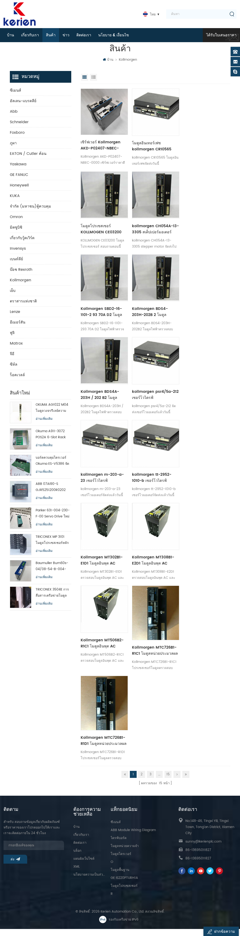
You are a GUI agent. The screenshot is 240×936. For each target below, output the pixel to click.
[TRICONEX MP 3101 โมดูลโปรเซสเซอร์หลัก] (20, 544)
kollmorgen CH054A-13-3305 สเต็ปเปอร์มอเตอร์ (155, 229)
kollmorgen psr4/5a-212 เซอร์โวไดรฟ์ (155, 395)
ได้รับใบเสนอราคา (221, 35)
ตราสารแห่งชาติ (23, 301)
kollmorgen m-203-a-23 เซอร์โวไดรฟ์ (102, 478)
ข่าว (66, 35)
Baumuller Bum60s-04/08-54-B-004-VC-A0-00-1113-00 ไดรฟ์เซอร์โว (52, 566)
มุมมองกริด (84, 77)
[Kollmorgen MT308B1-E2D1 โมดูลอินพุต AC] (155, 526)
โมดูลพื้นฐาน (120, 870)
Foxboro (17, 133)
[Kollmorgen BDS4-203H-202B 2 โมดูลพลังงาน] (155, 278)
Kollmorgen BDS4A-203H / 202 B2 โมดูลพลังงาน (100, 395)
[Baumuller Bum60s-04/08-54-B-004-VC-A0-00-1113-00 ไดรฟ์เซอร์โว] (20, 570)
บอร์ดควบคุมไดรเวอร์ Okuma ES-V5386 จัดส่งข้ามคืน (52, 461)
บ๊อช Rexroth (21, 270)
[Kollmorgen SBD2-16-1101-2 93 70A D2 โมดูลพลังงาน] (104, 278)
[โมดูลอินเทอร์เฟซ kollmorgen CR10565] (155, 112)
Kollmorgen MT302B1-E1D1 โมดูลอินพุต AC (102, 560)
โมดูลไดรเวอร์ (121, 854)
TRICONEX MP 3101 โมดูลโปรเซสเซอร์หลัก (52, 540)
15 (168, 774)
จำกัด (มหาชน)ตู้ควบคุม (30, 206)
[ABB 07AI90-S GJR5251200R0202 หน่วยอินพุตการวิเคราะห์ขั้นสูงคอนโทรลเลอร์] (20, 491)
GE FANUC (19, 175)
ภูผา (13, 143)
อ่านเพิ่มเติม (44, 418)
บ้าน (10, 35)
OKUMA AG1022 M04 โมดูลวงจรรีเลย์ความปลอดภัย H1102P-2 (52, 408)
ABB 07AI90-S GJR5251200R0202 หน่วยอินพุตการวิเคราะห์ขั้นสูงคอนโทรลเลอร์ (53, 487)
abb (14, 111)
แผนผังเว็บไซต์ (83, 858)
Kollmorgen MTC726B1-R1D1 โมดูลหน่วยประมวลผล (104, 741)
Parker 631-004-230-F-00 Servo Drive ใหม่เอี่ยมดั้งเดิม (53, 514)
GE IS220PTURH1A (124, 877)
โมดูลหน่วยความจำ (125, 846)
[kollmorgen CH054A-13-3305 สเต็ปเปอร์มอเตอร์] (155, 195)
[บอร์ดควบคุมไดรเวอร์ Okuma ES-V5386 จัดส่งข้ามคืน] (20, 465)
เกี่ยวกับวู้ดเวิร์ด (22, 238)
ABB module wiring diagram (133, 830)
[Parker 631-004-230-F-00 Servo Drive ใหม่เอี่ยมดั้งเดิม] (20, 518)
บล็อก (77, 850)
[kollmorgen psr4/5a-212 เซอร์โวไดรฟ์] (155, 360)
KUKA (15, 196)
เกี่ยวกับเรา (30, 35)
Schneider (19, 122)
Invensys (18, 248)
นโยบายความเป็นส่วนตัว (89, 874)
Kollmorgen (128, 59)
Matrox (16, 343)
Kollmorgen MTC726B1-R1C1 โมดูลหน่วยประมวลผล (155, 650)
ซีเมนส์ (15, 90)
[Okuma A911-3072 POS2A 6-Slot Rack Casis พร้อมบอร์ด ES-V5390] (20, 438)
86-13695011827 (198, 850)
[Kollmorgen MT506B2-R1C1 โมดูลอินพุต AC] (104, 609)
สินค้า (51, 35)
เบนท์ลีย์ (16, 259)
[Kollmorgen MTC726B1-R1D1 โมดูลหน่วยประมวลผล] (104, 703)
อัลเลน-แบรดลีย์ (23, 101)
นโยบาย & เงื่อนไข (113, 35)
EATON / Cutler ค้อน (28, 154)
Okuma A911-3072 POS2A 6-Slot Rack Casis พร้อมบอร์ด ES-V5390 (52, 434)
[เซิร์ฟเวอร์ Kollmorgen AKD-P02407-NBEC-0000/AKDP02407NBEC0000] (104, 112)
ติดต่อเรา (83, 35)
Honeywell (19, 185)
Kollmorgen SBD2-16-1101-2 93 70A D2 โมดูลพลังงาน (101, 312)
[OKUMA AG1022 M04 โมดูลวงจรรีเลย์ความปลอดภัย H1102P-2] (20, 412)
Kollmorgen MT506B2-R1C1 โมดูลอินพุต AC (102, 643)
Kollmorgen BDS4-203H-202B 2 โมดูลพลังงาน (150, 312)
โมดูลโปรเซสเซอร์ (124, 885)
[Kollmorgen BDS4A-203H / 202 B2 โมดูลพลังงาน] (104, 360)
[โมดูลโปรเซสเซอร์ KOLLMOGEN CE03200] (104, 195)
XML (76, 866)
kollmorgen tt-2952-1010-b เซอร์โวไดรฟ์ (151, 478)
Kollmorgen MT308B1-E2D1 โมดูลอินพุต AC (153, 560)
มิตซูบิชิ (16, 227)
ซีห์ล (13, 364)
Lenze (15, 312)
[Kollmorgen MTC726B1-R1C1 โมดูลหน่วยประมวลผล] (155, 613)
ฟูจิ (12, 333)
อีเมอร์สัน (17, 322)
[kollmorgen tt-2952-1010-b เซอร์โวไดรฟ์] (155, 443)
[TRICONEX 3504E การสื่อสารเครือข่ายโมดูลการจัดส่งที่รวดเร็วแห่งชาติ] (20, 597)
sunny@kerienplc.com (203, 841)
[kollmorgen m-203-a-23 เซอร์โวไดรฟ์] (104, 443)
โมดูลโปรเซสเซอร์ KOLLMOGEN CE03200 (101, 229)
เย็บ (12, 291)
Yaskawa (18, 164)
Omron (16, 217)
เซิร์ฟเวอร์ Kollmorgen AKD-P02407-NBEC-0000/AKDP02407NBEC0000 (104, 145)
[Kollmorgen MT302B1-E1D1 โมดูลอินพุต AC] (104, 526)
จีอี (12, 354)
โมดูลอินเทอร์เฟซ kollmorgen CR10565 (151, 146)
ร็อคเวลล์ (17, 375)
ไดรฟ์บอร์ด (119, 838)
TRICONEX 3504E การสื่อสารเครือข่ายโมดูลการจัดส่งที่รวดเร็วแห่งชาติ (52, 593)
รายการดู (93, 77)
